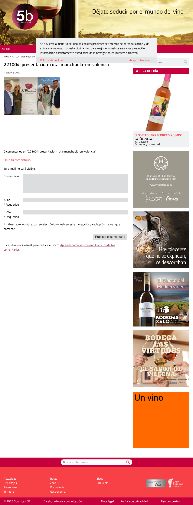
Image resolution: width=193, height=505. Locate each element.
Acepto (133, 60)
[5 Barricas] (25, 17)
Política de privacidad (134, 501)
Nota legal (107, 501)
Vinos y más (57, 487)
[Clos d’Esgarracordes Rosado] (161, 102)
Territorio (9, 491)
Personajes (10, 487)
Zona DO (55, 483)
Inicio (6, 56)
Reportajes (10, 483)
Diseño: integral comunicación (63, 501)
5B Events (102, 483)
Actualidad (10, 478)
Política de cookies (51, 60)
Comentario (11, 176)
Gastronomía (58, 491)
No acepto (146, 60)
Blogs (99, 478)
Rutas (53, 478)
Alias (7, 200)
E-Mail (8, 212)
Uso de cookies (170, 501)
